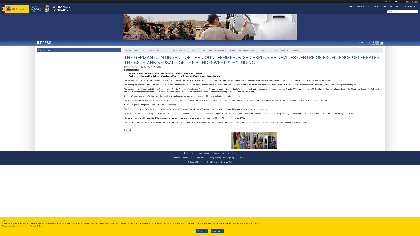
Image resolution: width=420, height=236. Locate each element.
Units (375, 6)
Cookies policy (228, 157)
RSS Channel (241, 157)
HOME (128, 50)
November (165, 50)
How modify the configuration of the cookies (247, 223)
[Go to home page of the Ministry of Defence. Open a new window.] (16, 8)
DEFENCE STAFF (363, 6)
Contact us (411, 6)
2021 (157, 50)
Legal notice (201, 157)
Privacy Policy (214, 157)
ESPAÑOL (388, 2)
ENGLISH (397, 2)
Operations (387, 6)
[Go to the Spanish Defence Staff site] (52, 8)
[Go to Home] (351, 6)
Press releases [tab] (44, 50)
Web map (177, 157)
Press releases (146, 50)
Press (399, 6)
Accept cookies (217, 231)
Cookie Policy (202, 231)
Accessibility (188, 157)
